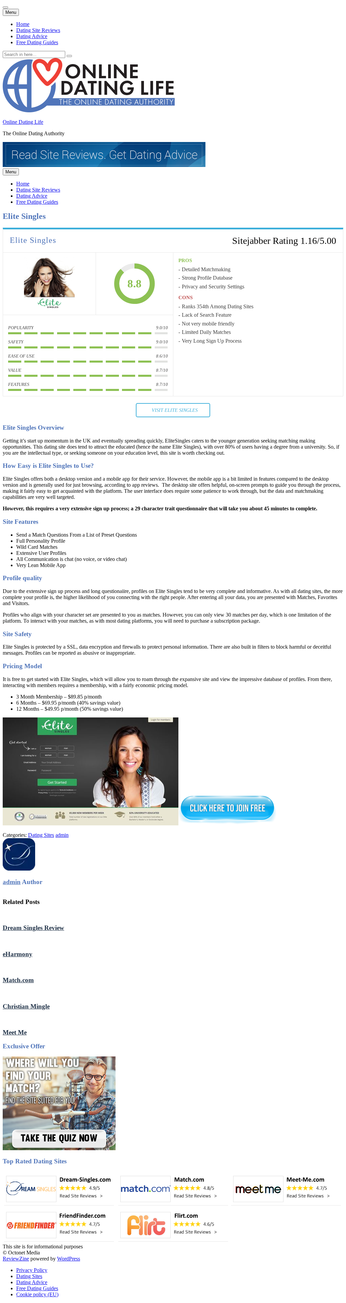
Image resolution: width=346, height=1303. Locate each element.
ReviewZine (16, 1259)
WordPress (68, 1259)
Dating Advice (31, 36)
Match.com (18, 980)
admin (62, 835)
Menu (10, 12)
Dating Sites (41, 835)
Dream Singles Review (33, 927)
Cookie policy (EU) (37, 1294)
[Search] (69, 56)
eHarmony (17, 954)
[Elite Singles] (49, 284)
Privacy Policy (31, 1270)
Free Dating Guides (37, 42)
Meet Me (15, 1032)
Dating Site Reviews (38, 30)
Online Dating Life (23, 122)
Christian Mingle (26, 1006)
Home (22, 24)
